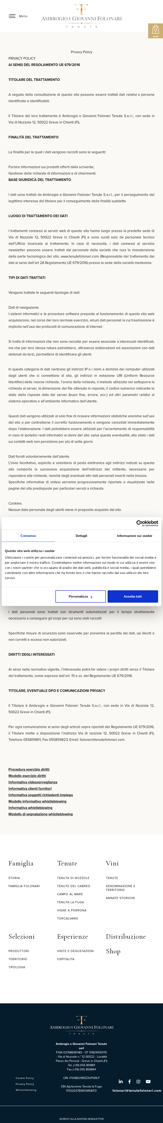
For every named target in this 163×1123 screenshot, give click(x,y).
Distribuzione (126, 936)
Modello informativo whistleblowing (37, 801)
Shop (113, 951)
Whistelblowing (26, 1090)
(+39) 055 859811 (84, 1065)
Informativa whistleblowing (30, 807)
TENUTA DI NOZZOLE (73, 878)
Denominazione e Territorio (120, 888)
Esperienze (72, 936)
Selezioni (21, 936)
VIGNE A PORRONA (72, 910)
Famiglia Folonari (24, 886)
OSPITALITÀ (65, 959)
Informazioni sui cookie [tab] (134, 535)
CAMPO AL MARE (70, 894)
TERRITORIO (17, 959)
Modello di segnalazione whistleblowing (40, 814)
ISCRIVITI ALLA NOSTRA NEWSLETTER (81, 1119)
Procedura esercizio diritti (28, 769)
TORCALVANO (67, 918)
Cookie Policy (25, 1078)
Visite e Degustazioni (75, 951)
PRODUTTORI (18, 951)
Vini (112, 863)
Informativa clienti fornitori (30, 788)
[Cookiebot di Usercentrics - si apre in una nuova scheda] (139, 523)
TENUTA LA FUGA (70, 902)
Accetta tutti (133, 596)
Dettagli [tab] (81, 535)
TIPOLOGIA (16, 967)
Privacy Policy (25, 1084)
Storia (14, 878)
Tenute (67, 863)
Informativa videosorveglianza (32, 782)
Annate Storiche (120, 898)
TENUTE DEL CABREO (73, 886)
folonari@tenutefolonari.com (137, 1090)
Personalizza (78, 596)
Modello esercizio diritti (27, 776)
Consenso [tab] (28, 535)
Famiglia (21, 863)
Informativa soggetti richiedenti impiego (40, 795)
